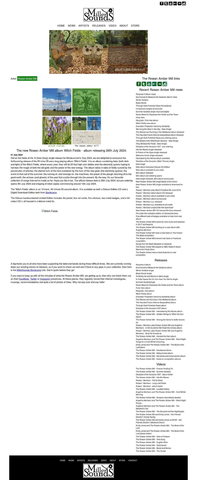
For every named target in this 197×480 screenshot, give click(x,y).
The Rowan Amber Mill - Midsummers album (154, 353)
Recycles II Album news (146, 94)
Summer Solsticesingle (145, 282)
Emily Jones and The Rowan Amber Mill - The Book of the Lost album (160, 345)
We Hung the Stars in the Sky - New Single (153, 129)
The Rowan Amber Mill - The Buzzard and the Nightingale (160, 411)
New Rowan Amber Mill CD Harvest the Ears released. (158, 210)
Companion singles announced (149, 108)
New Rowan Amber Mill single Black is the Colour (156, 181)
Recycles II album (143, 264)
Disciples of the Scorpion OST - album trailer (154, 374)
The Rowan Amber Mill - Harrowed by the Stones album (159, 311)
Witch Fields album (144, 293)
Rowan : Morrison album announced (151, 198)
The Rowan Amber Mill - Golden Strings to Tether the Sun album (160, 315)
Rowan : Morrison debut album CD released (154, 193)
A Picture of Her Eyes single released (151, 152)
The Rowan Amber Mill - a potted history (152, 389)
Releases (99, 25)
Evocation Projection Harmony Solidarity (153, 126)
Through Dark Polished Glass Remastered (153, 105)
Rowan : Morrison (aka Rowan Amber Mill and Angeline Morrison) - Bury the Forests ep (159, 332)
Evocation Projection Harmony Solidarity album (155, 296)
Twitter (33, 278)
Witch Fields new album (146, 123)
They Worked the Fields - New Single (151, 143)
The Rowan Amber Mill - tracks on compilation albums (158, 359)
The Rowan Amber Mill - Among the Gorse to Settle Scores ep (160, 320)
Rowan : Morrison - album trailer (149, 386)
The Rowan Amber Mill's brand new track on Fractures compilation (158, 239)
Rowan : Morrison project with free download (154, 207)
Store (135, 25)
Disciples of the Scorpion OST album (151, 308)
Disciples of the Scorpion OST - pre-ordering (154, 146)
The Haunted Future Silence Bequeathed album (156, 302)
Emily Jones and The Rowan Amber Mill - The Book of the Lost (160, 426)
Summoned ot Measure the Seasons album (154, 267)
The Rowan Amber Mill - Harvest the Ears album (156, 336)
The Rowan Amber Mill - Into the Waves (152, 377)
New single (140, 164)
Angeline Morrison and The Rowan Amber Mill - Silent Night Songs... (161, 401)
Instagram (45, 278)
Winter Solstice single (145, 270)
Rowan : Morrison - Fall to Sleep (149, 380)
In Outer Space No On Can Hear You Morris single (157, 279)
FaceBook (24, 278)
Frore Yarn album (143, 287)
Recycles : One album (145, 290)
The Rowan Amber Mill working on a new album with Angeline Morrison (158, 228)
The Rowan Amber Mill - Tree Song (150, 439)
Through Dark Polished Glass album (151, 305)
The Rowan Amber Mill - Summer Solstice (153, 371)
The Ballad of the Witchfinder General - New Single (157, 140)
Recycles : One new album (147, 120)
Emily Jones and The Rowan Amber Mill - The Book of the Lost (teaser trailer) (160, 432)
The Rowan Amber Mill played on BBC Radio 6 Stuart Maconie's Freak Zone (158, 248)
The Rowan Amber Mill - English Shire (152, 442)
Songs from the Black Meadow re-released (153, 243)
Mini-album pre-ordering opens (149, 175)
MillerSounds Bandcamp (29, 270)
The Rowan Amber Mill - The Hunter (151, 451)
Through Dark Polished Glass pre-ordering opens (156, 137)
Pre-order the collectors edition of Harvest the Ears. (157, 213)
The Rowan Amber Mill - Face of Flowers (153, 436)
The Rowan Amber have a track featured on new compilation (156, 253)
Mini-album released (144, 172)
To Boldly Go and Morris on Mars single (152, 276)
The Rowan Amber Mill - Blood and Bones (153, 448)
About (123, 25)
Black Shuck (141, 102)
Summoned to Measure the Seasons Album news (156, 97)
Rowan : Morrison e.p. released (149, 201)
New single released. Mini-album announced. (155, 178)
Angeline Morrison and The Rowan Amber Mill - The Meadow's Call (157, 407)
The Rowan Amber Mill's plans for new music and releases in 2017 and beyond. (160, 223)
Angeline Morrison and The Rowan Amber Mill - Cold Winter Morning (161, 393)
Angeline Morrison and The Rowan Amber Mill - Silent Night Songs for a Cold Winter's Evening (161, 340)
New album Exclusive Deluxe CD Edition (153, 167)
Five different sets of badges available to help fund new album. (159, 217)
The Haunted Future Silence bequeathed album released (160, 135)
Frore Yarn (140, 117)
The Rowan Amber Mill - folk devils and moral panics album (160, 356)
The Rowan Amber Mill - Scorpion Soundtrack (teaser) (158, 397)
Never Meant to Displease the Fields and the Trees (157, 114)
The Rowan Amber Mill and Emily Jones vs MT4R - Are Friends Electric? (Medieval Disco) (159, 421)
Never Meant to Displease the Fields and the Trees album (160, 285)
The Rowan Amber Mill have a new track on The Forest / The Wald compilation (159, 234)
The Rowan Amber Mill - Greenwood (151, 445)
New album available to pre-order (150, 169)
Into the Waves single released (149, 149)
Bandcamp (51, 192)
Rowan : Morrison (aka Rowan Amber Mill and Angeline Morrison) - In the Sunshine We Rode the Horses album (159, 326)
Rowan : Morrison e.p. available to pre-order (154, 204)
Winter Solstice (142, 100)
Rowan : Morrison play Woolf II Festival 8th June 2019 (158, 190)
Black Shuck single (144, 273)
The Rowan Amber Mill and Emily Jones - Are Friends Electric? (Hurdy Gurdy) (158, 415)
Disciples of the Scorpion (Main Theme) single (155, 161)
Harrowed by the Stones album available (153, 158)
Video (112, 25)
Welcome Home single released (149, 155)
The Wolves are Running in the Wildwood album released (160, 132)
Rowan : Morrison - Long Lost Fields (151, 383)
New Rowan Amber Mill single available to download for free (159, 185)
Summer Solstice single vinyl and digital (152, 111)
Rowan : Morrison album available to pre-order (155, 195)
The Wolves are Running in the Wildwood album (156, 299)
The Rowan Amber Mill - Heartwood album (153, 350)
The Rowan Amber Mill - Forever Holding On (154, 368)
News (71, 25)
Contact (132, 460)
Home (61, 25)
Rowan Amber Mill (27, 78)
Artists (83, 25)
